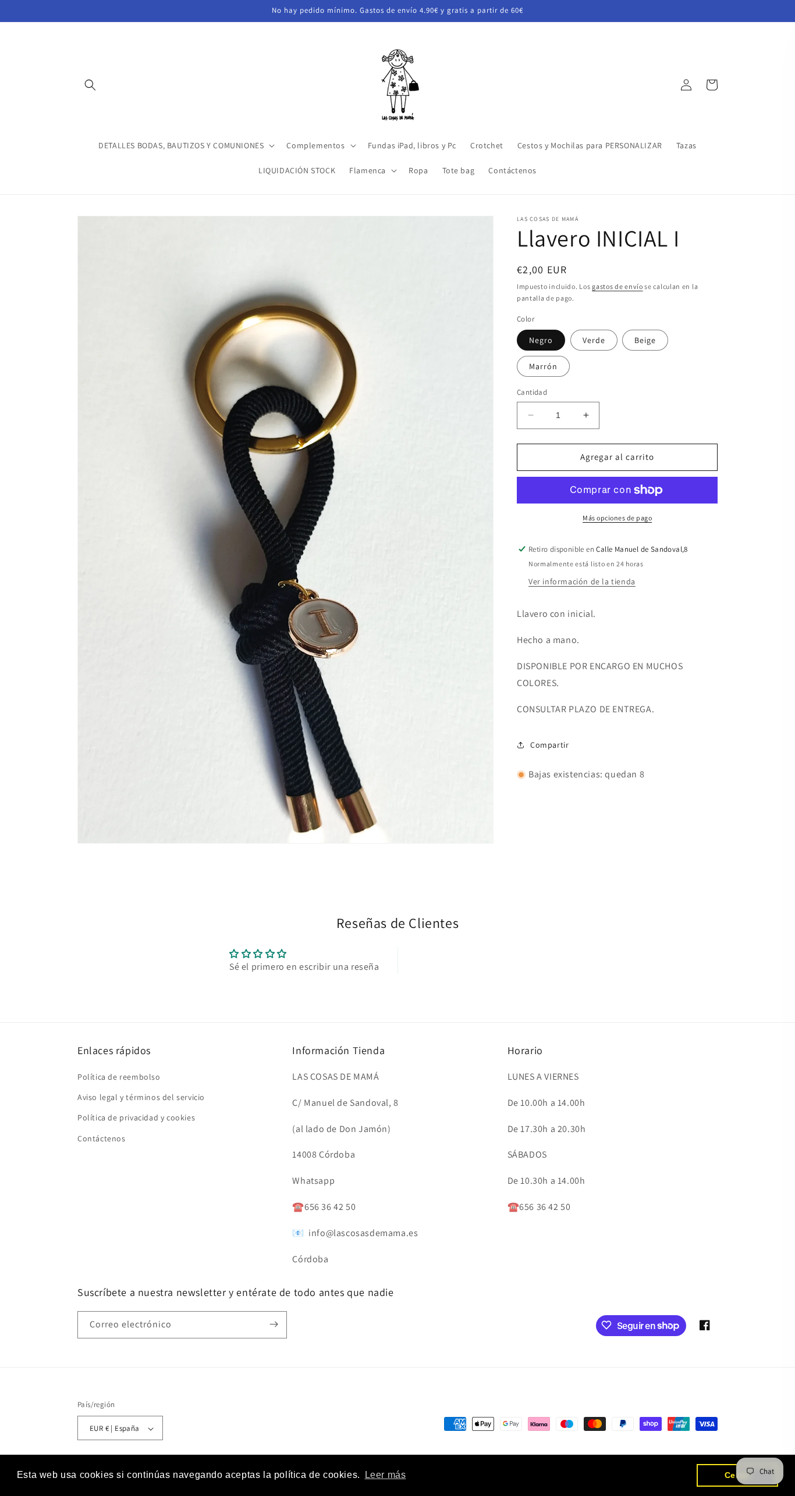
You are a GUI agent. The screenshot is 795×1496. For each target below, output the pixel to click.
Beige (645, 340)
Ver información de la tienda (582, 581)
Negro (541, 340)
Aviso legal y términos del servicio (141, 1097)
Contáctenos (101, 1138)
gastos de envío (617, 286)
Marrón (543, 366)
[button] (90, 85)
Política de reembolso (119, 1077)
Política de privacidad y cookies (136, 1118)
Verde (594, 340)
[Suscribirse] (273, 1324)
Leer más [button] (385, 1475)
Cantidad (532, 392)
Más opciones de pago (617, 517)
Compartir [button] (549, 745)
